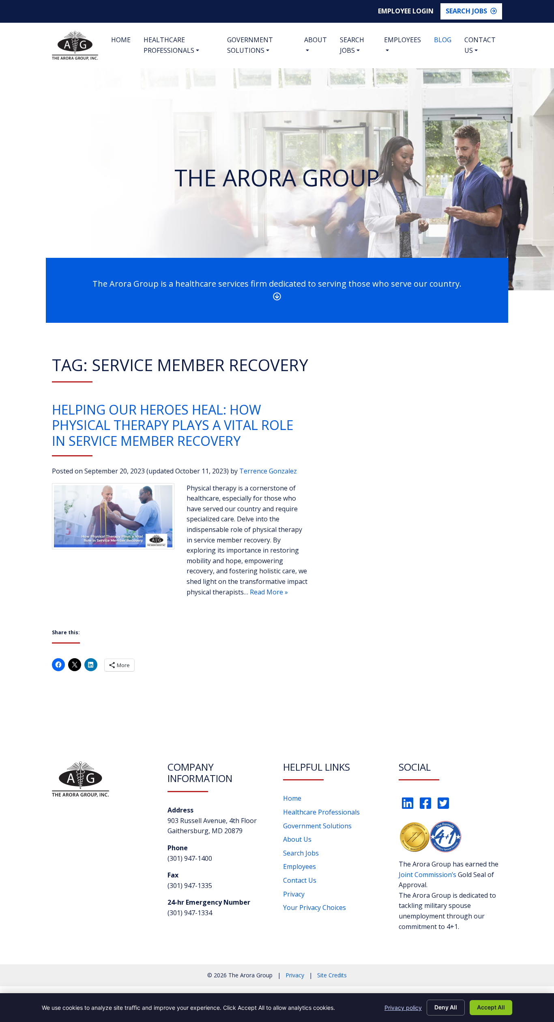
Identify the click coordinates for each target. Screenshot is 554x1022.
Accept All (491, 1007)
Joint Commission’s (427, 874)
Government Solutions (250, 45)
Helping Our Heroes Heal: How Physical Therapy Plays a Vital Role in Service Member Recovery (172, 425)
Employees (402, 39)
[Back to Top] (517, 962)
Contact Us (480, 45)
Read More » (269, 592)
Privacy (294, 894)
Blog (442, 39)
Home (121, 39)
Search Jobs (466, 10)
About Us (297, 839)
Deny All (445, 1007)
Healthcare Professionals (169, 45)
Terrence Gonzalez (268, 471)
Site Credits (332, 975)
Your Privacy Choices (314, 907)
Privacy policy (403, 1007)
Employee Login (406, 10)
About (315, 39)
